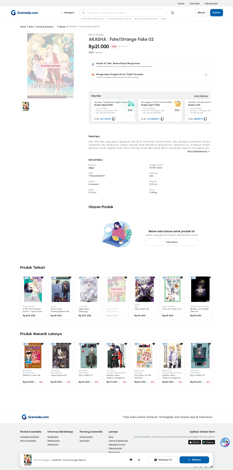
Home (23, 26)
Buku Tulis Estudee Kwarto (146, 19)
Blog (111, 437)
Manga (62, 26)
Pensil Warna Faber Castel (92, 19)
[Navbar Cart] (172, 13)
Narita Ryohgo (96, 34)
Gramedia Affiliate (29, 437)
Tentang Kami (86, 437)
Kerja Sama (114, 452)
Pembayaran (54, 441)
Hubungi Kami (211, 3)
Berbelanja (53, 437)
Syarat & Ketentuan (118, 441)
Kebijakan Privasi (117, 444)
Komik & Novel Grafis (46, 26)
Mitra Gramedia (28, 441)
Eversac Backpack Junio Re (120, 19)
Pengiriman (53, 444)
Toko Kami (194, 3)
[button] (149, 75)
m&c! (91, 167)
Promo (181, 3)
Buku (31, 26)
